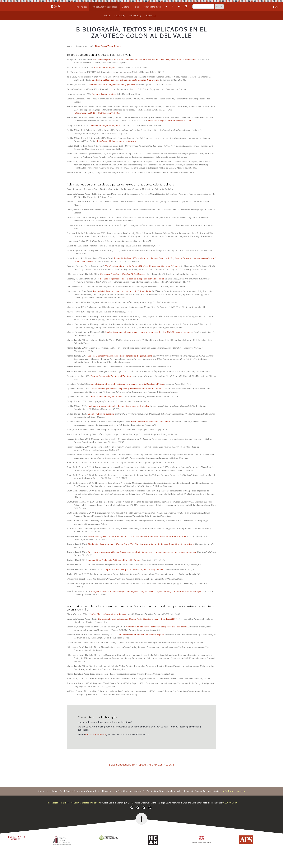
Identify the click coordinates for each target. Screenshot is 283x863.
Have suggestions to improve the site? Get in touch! (141, 765)
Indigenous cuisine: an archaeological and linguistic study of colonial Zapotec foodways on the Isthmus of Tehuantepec (146, 591)
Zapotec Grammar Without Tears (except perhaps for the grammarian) (120, 355)
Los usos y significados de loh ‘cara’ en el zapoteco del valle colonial (132, 278)
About (107, 15)
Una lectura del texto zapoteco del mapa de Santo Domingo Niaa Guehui (125, 79)
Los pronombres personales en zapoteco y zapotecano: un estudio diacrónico (126, 388)
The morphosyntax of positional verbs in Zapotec (141, 634)
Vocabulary (119, 15)
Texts (136, 6)
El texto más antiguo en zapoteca (105, 125)
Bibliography (135, 15)
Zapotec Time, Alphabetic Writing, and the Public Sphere (114, 559)
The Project (81, 6)
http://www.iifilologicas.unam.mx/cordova (116, 141)
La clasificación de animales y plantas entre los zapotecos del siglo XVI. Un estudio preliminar (148, 331)
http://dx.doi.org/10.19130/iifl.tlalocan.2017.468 (170, 120)
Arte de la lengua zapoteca (104, 93)
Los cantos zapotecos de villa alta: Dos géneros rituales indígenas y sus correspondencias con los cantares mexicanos (142, 552)
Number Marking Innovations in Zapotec (107, 614)
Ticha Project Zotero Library (108, 45)
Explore (125, 6)
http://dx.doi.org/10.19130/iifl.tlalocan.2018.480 (97, 112)
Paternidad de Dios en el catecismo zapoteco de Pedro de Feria (122, 291)
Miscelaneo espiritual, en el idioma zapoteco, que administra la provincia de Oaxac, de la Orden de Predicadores (144, 59)
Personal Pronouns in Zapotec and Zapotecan (111, 375)
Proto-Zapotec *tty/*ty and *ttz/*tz (106, 396)
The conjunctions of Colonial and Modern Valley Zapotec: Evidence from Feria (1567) (137, 618)
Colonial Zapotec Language (104, 6)
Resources (151, 15)
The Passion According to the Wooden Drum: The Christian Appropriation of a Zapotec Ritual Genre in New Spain (141, 544)
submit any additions (95, 734)
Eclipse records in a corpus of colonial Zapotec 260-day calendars (134, 569)
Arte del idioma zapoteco (105, 67)
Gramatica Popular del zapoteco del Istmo (150, 421)
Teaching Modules (152, 6)
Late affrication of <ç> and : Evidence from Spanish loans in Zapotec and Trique (127, 383)
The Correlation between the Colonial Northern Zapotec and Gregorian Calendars (142, 266)
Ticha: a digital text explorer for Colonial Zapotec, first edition (73, 802)
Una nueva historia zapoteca (101, 413)
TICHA (54, 6)
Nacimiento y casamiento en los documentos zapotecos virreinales (118, 405)
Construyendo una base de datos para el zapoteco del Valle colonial (157, 626)
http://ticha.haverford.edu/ (233, 791)
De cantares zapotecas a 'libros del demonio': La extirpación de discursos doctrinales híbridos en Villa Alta (137, 536)
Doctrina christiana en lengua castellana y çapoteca (111, 84)
